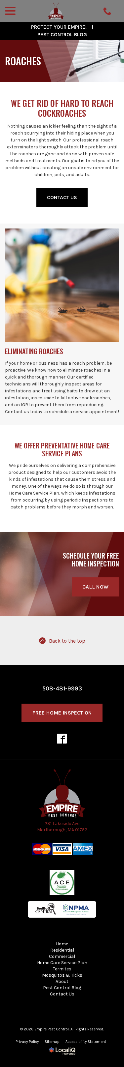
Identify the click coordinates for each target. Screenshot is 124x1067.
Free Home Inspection (62, 713)
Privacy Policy (27, 1042)
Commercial (62, 956)
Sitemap (52, 1042)
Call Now (95, 587)
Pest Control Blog (62, 35)
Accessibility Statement (85, 1042)
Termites (62, 969)
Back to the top (67, 641)
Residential (62, 950)
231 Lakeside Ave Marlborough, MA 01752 (62, 827)
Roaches (23, 61)
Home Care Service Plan (62, 962)
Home (62, 944)
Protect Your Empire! (59, 27)
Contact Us (62, 197)
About (62, 981)
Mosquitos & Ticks (62, 975)
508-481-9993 (62, 688)
